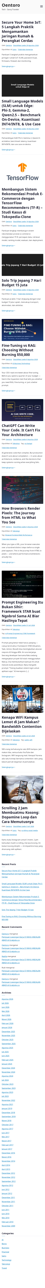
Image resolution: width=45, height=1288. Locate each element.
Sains (14, 49)
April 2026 (6, 1015)
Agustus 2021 (7, 1104)
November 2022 (8, 1100)
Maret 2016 (6, 1157)
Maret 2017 (6, 1141)
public (27, 740)
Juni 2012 (5, 1189)
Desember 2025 (8, 1031)
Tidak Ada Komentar (25, 49)
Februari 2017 (7, 1145)
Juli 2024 (5, 1080)
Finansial (5, 1252)
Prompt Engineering (14, 633)
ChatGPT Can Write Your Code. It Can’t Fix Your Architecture (21, 430)
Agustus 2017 (7, 1129)
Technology (26, 363)
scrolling (24, 830)
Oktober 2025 (7, 1039)
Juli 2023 (5, 1096)
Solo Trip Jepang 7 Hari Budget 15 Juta (21, 282)
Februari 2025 (7, 1060)
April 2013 (6, 1169)
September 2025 (9, 1043)
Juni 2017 (5, 1133)
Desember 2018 (8, 1112)
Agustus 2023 (7, 1092)
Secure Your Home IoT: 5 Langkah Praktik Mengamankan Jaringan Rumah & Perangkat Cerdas (21, 31)
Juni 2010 (5, 1214)
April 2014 (6, 1165)
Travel (4, 1268)
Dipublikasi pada (26, 45)
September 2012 (9, 1181)
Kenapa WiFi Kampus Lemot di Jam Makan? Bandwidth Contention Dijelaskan (22, 724)
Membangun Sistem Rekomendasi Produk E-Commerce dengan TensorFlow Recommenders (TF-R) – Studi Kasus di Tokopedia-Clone (22, 899)
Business (18, 363)
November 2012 (8, 1177)
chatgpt (29, 443)
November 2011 (8, 1201)
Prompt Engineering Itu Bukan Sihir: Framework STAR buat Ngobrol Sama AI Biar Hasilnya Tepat (22, 611)
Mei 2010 (5, 1218)
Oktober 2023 (7, 1084)
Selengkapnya (8, 66)
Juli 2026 (5, 1003)
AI (13, 363)
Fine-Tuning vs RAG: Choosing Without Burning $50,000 (19, 350)
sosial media (33, 830)
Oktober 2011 (7, 1205)
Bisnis (4, 1244)
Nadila (4, 956)
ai (25, 443)
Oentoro (11, 5)
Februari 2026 (7, 1023)
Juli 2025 (5, 1052)
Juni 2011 (5, 1210)
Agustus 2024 (7, 1076)
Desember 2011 (8, 1197)
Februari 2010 (7, 1222)
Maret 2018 (6, 1120)
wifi (31, 740)
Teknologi (16, 443)
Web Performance (25, 535)
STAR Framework (29, 633)
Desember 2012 (8, 1173)
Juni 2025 (5, 1056)
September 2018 (9, 1116)
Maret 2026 (6, 1019)
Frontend (15, 535)
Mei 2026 (5, 1011)
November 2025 (8, 1035)
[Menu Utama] (41, 6)
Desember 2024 (8, 1068)
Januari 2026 (7, 1027)
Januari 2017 (7, 1149)
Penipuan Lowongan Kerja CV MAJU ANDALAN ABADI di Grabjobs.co (21, 938)
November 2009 (8, 1226)
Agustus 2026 (7, 999)
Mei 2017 (5, 1137)
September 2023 (9, 1088)
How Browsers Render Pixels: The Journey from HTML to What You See (21, 515)
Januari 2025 (7, 1064)
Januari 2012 (7, 1193)
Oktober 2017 (7, 1124)
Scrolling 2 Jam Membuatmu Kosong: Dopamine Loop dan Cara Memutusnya (20, 815)
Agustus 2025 (7, 1048)
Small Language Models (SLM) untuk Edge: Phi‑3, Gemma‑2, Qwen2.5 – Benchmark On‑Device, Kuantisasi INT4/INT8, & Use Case (22, 112)
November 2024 (8, 1072)
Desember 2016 (8, 1153)
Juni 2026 (5, 1007)
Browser (8, 535)
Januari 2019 (7, 1108)
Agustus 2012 (7, 1185)
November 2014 (8, 1161)
